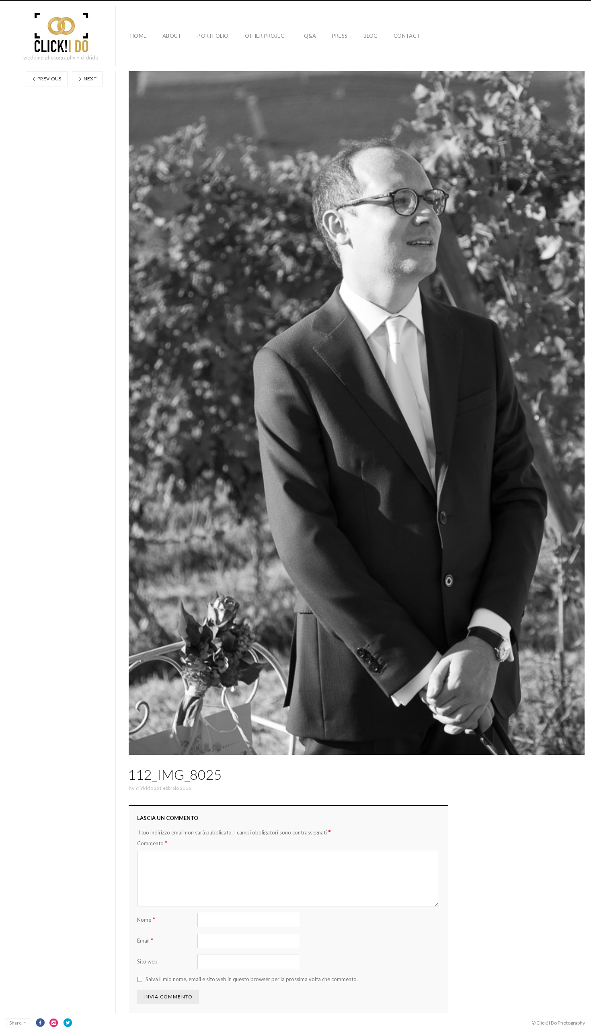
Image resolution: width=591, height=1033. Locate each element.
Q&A (310, 36)
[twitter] (67, 1022)
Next (89, 79)
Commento (152, 843)
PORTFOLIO (212, 36)
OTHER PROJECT (266, 36)
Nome (146, 919)
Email (145, 940)
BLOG (370, 36)
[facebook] (40, 1022)
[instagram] (53, 1022)
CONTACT (407, 36)
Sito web (147, 961)
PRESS (339, 36)
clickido (145, 788)
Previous (49, 79)
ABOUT (171, 36)
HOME (138, 36)
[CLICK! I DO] (61, 32)
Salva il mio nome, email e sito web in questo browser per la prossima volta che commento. (252, 979)
